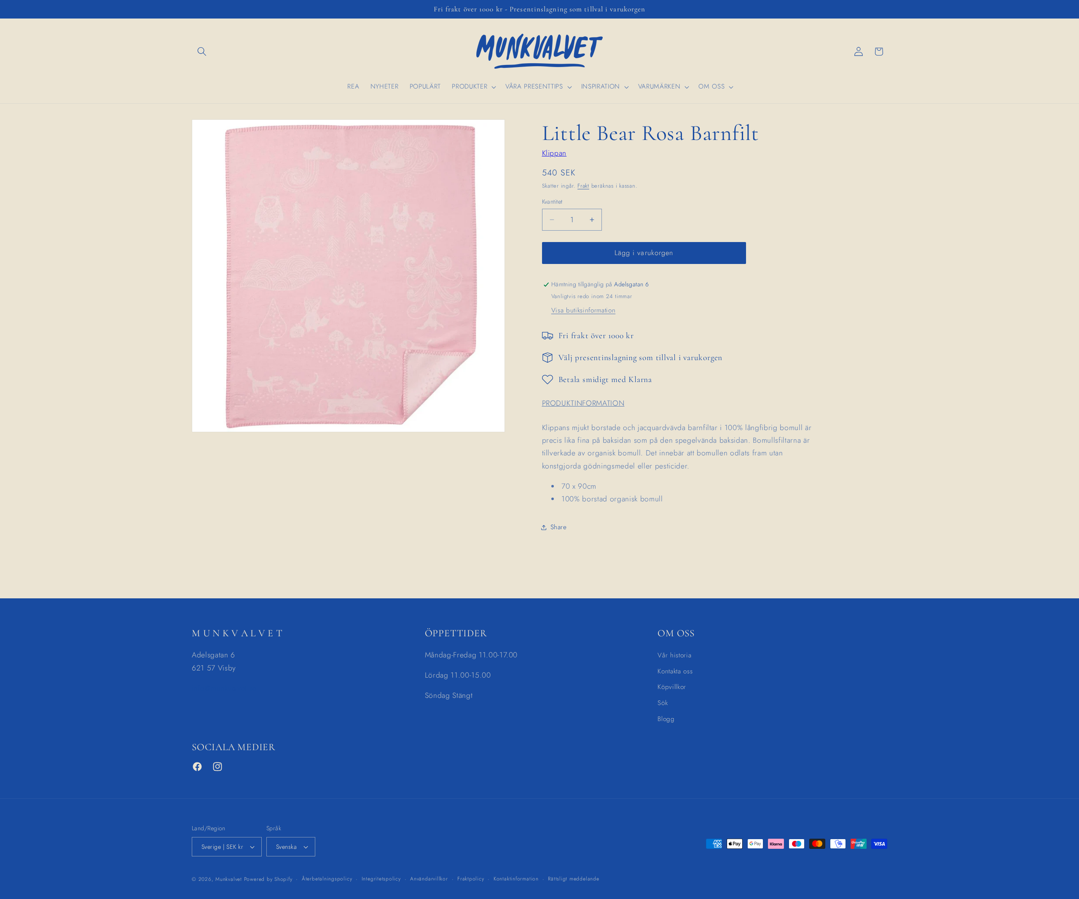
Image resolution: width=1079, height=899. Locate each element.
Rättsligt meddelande (573, 879)
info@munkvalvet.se (224, 688)
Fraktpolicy (470, 879)
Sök (663, 703)
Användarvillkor (429, 879)
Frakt (583, 186)
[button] (202, 51)
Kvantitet (552, 201)
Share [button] (558, 527)
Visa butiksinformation (583, 310)
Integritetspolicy (381, 879)
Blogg (666, 719)
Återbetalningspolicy (327, 879)
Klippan (554, 153)
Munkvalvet (228, 879)
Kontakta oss (675, 671)
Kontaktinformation (516, 879)
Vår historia (674, 655)
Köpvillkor (672, 687)
